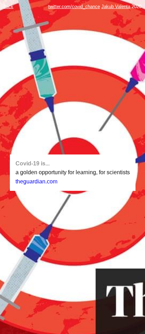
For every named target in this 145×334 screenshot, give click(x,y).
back (8, 6)
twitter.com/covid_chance (74, 6)
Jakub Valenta (115, 6)
